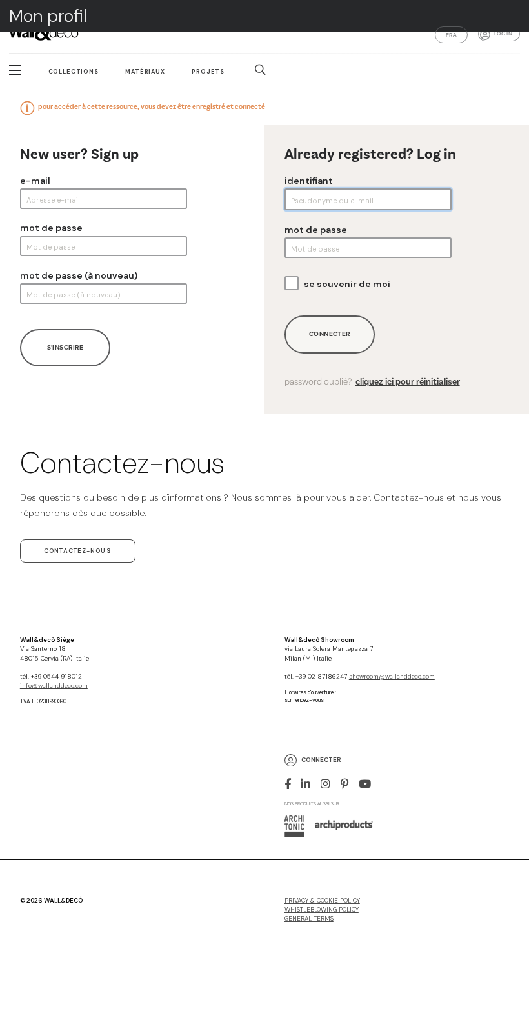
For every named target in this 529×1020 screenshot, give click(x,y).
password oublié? (372, 381)
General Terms (309, 919)
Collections (73, 71)
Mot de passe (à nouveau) (78, 275)
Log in (503, 33)
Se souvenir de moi (347, 283)
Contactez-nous (78, 551)
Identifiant (308, 180)
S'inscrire (65, 347)
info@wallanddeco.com (54, 686)
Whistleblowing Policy (321, 910)
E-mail (35, 180)
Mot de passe (51, 227)
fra (451, 35)
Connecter (329, 334)
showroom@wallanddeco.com (392, 677)
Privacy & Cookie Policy (322, 901)
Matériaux (145, 71)
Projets (208, 71)
